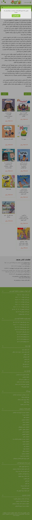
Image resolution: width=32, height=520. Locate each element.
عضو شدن (16, 16)
